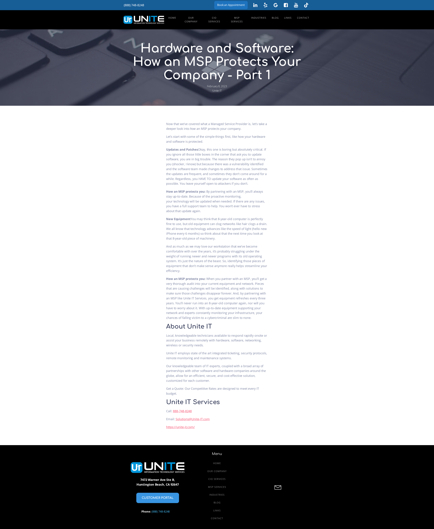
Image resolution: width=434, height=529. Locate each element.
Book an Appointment (231, 5)
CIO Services (214, 19)
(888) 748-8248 (134, 5)
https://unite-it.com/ (180, 427)
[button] (157, 498)
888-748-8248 (182, 411)
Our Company (191, 19)
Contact (303, 17)
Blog (275, 17)
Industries (258, 17)
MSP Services (237, 19)
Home (172, 17)
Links (288, 17)
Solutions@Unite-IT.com (193, 419)
